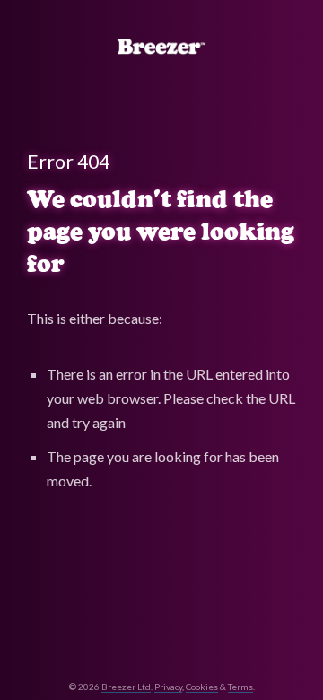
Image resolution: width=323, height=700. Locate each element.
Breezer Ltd (126, 686)
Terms (240, 686)
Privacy (168, 686)
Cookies (202, 686)
